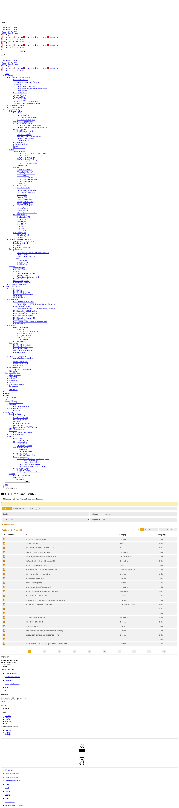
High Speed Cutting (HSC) (22, 243)
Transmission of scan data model (28, 277)
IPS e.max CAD (22, 165)
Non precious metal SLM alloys (23, 206)
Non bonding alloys (19, 233)
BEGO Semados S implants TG (24, 318)
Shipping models (22, 275)
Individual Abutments (24, 135)
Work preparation (15, 375)
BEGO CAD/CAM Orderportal (23, 279)
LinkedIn (8, 719)
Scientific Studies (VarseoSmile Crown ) (32, 88)
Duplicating (13, 377)
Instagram (8, 718)
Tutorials (12, 474)
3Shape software (22, 260)
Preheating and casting (16, 384)
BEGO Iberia (30, 37)
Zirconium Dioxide (19, 151)
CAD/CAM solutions (20, 453)
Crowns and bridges (24, 335)
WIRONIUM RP (23, 115)
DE (8, 35)
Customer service (19, 297)
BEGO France (7, 37)
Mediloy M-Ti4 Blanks (25, 202)
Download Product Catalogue (23, 294)
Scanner (16, 251)
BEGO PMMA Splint (24, 181)
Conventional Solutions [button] (12, 373)
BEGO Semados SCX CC (22, 306)
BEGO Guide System (20, 349)
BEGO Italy (19, 37)
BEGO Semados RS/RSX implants (25, 311)
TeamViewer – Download (17, 284)
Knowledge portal (15, 367)
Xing (6, 723)
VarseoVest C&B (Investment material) (26, 103)
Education (12, 405)
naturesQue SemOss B (20, 360)
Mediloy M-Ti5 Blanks (25, 204)
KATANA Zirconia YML (25, 159)
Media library (17, 296)
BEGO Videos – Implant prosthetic (28, 464)
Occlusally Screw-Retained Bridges (29, 137)
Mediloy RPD (22, 210)
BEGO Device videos (24, 451)
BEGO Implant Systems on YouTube (29, 472)
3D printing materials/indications (19, 77)
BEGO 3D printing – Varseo (26, 444)
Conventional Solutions (21, 416)
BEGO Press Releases (16, 429)
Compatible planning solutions (23, 350)
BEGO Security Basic (20, 269)
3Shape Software (18, 479)
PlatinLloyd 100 (23, 235)
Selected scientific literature (22, 369)
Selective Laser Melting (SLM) (23, 241)
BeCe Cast (21, 183)
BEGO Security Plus (20, 320)
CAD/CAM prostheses (24, 333)
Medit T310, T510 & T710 (26, 256)
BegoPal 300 (22, 231)
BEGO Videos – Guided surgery (28, 462)
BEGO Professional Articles (22, 433)
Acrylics (16, 167)
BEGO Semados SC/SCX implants (25, 313)
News (7, 399)
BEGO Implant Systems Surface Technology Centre (30, 322)
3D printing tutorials (15, 107)
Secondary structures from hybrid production (32, 127)
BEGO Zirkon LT (23, 155)
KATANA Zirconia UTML (26, 157)
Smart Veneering (22, 90)
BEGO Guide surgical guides (23, 347)
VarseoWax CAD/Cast (20, 99)
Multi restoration (24, 337)
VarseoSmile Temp (20, 93)
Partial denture (18, 113)
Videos (11, 436)
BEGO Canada (18, 39)
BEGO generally (22, 440)
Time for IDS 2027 (15, 408)
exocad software (22, 262)
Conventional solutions (20, 447)
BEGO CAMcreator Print (21, 475)
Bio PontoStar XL (23, 217)
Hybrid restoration (23, 339)
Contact (3, 27)
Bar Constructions (23, 140)
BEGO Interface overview (26, 131)
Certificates (17, 421)
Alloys (11, 382)
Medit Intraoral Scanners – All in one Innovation (33, 253)
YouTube (8, 721)
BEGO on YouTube (23, 470)
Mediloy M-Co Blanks (25, 199)
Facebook (8, 716)
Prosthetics (12, 325)
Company (14, 27)
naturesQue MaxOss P (20, 362)
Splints (15, 146)
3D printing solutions (20, 442)
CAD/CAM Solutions (20, 418)
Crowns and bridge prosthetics (23, 122)
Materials (12, 150)
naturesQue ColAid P (20, 365)
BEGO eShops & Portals (9, 33)
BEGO (7, 485)
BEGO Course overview (21, 406)
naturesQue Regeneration (17, 356)
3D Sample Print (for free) (25, 86)
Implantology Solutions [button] (12, 286)
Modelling (12, 378)
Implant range (13, 299)
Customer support (19, 268)
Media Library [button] (9, 412)
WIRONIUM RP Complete (26, 117)
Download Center (15, 414)
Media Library (9, 487)
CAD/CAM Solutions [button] (12, 109)
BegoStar (21, 226)
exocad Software (18, 477)
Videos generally (22, 449)
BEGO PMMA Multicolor (26, 174)
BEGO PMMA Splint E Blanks (27, 179)
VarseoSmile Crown (21, 84)
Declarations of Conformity (22, 423)
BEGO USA (7, 39)
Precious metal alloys (20, 215)
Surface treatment (15, 388)
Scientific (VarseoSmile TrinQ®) (28, 82)
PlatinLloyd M (22, 237)
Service (11, 288)
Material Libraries (19, 425)
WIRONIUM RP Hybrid (26, 120)
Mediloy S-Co (22, 208)
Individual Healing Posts (25, 133)
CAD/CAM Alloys (19, 185)
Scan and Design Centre (21, 281)
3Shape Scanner (22, 255)
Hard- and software (15, 249)
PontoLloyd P (22, 224)
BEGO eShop (17, 290)
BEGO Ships (17, 410)
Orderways (17, 271)
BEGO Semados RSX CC (23, 302)
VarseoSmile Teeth (20, 95)
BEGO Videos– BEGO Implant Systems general (33, 459)
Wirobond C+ (22, 195)
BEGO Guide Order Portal (22, 345)
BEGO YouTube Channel (21, 468)
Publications (13, 431)
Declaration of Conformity (22, 283)
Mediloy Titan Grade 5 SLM (27, 213)
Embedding (13, 380)
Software (16, 258)
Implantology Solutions (20, 419)
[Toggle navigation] (1, 49)
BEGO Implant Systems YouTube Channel (31, 466)
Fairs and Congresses (16, 403)
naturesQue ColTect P (20, 363)
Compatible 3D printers (16, 105)
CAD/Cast (17, 245)
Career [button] (7, 395)
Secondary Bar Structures (25, 138)
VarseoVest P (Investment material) (26, 101)
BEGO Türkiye (54, 37)
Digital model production (21, 247)
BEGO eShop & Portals (9, 31)
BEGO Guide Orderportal (21, 292)
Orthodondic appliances (21, 144)
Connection (21, 329)
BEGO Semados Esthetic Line (27, 331)
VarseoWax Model (19, 97)
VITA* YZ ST (27, 161)
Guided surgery (14, 343)
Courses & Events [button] (11, 401)
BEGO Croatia (41, 37)
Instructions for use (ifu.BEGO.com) (25, 427)
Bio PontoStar (22, 219)
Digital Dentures (18, 142)
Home (7, 74)
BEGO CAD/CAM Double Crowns (29, 125)
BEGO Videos (18, 438)
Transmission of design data (26, 273)
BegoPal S (21, 228)
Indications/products (15, 111)
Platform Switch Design (21, 327)
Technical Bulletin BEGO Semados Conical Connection (36, 304)
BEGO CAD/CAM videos (26, 455)
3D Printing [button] (9, 76)
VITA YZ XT (27, 163)
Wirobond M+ (22, 197)
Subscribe (4, 705)
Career (8, 27)
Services (12, 266)
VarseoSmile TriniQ (20, 80)
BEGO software (22, 264)
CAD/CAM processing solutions (20, 239)
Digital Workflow (19, 323)
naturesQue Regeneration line (23, 358)
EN (4, 35)
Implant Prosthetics (19, 129)
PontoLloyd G (22, 222)
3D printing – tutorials (24, 446)
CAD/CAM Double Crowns (22, 123)
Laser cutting (13, 386)
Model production (19, 148)
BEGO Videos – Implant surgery (28, 461)
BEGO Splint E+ (23, 176)
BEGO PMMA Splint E (25, 177)
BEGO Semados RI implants (23, 315)
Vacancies (12, 397)
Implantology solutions (20, 457)
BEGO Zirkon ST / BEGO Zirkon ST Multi (31, 153)
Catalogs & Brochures (16, 434)
